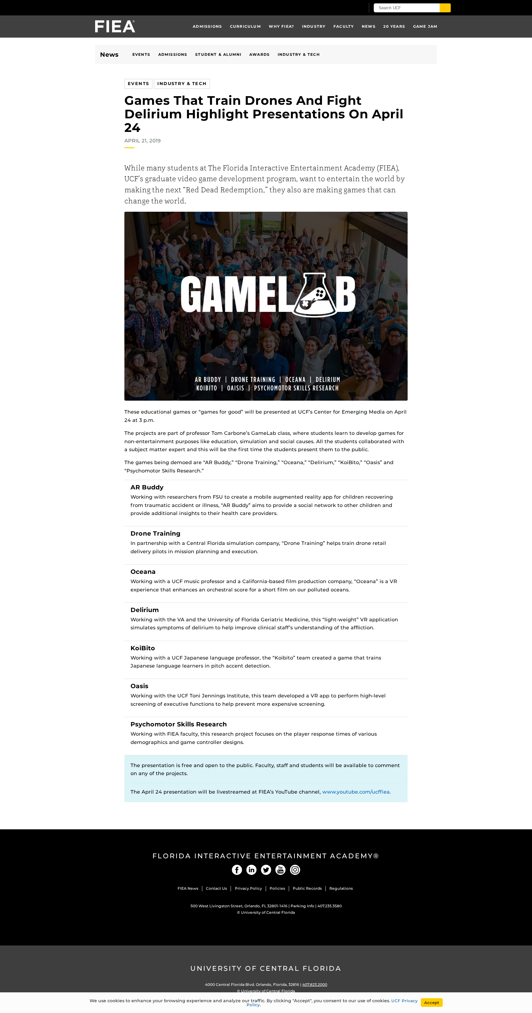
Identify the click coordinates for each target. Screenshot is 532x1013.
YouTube (280, 870)
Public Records (307, 888)
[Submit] (445, 7)
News (369, 26)
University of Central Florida (268, 912)
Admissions (207, 26)
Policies (277, 888)
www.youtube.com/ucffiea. (356, 792)
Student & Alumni (218, 54)
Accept (431, 1002)
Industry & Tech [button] (182, 83)
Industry (314, 26)
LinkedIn (251, 870)
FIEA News (188, 888)
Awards (259, 54)
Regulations (341, 888)
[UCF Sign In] (345, 8)
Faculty (343, 26)
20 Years (394, 26)
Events (141, 54)
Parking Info (302, 906)
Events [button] (138, 83)
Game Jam (425, 26)
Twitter (266, 870)
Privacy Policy (248, 888)
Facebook (237, 870)
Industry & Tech (299, 54)
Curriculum (245, 26)
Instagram (295, 870)
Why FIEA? (281, 26)
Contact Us (216, 888)
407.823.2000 (314, 984)
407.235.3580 (329, 906)
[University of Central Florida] (126, 7)
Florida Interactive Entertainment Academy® (266, 856)
